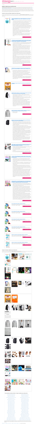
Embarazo (23, 1)
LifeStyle (18, 1)
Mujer (16, 1)
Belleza (15, 423)
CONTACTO (13, 423)
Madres (20, 1)
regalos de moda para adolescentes (9, 8)
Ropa (19, 423)
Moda (15, 1)
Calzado (17, 423)
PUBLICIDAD (3, 423)
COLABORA (6, 423)
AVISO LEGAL (9, 423)
